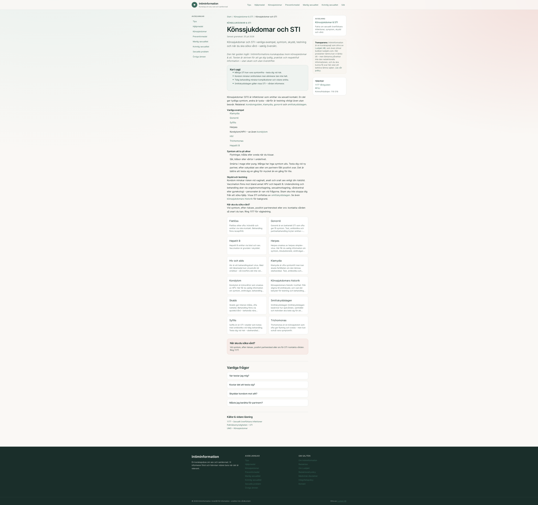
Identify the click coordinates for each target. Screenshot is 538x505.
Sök (343, 5)
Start (229, 16)
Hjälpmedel (259, 5)
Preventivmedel (292, 5)
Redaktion (303, 464)
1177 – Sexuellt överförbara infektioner (244, 421)
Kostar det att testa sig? (242, 384)
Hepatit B (235, 145)
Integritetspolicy (306, 480)
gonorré (278, 104)
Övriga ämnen (199, 56)
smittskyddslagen (297, 104)
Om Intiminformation (308, 460)
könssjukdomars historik (240, 198)
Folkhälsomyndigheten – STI (240, 425)
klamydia (268, 104)
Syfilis (233, 122)
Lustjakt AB (320, 48)
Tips (249, 5)
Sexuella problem (201, 51)
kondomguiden (254, 104)
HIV (232, 136)
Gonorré (234, 117)
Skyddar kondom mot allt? (243, 393)
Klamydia (234, 113)
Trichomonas (236, 140)
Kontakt (302, 484)
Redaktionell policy (307, 472)
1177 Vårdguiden (322, 85)
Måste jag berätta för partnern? (246, 402)
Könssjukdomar (275, 5)
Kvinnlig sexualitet (330, 5)
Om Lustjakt (304, 468)
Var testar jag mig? (239, 375)
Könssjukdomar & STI (243, 16)
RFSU (317, 88)
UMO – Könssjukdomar (237, 428)
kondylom (262, 131)
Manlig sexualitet (310, 5)
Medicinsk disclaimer (308, 476)
